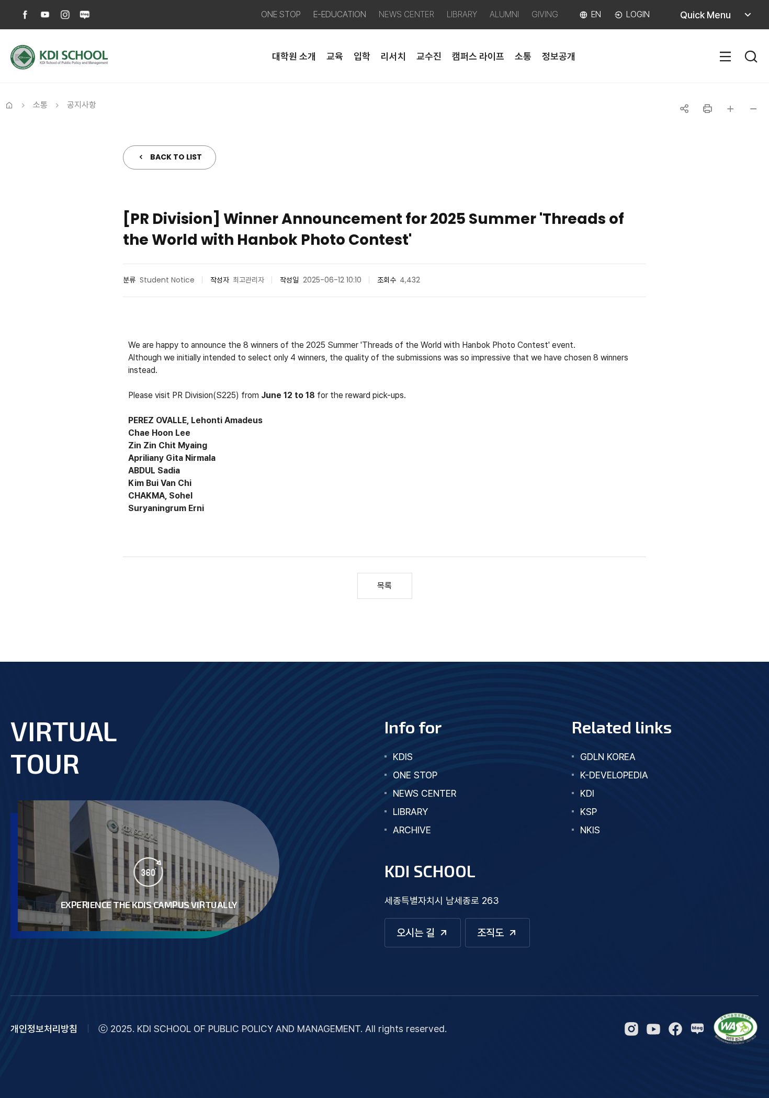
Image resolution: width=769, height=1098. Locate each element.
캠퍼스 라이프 (478, 56)
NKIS (590, 829)
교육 (334, 56)
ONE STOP (281, 14)
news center (424, 793)
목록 (384, 586)
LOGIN (638, 14)
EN (596, 14)
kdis (403, 756)
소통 (523, 56)
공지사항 (81, 105)
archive (412, 829)
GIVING (544, 14)
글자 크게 (730, 108)
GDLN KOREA (608, 756)
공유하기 (684, 108)
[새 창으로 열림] (736, 1029)
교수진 (429, 56)
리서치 (393, 56)
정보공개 (558, 56)
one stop (415, 774)
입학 (362, 56)
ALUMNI (504, 14)
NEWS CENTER (406, 14)
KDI (587, 793)
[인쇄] (707, 108)
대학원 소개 (294, 56)
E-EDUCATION (339, 14)
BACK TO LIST (176, 157)
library (410, 811)
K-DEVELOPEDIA (614, 774)
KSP (588, 811)
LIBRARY (462, 14)
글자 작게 (753, 108)
